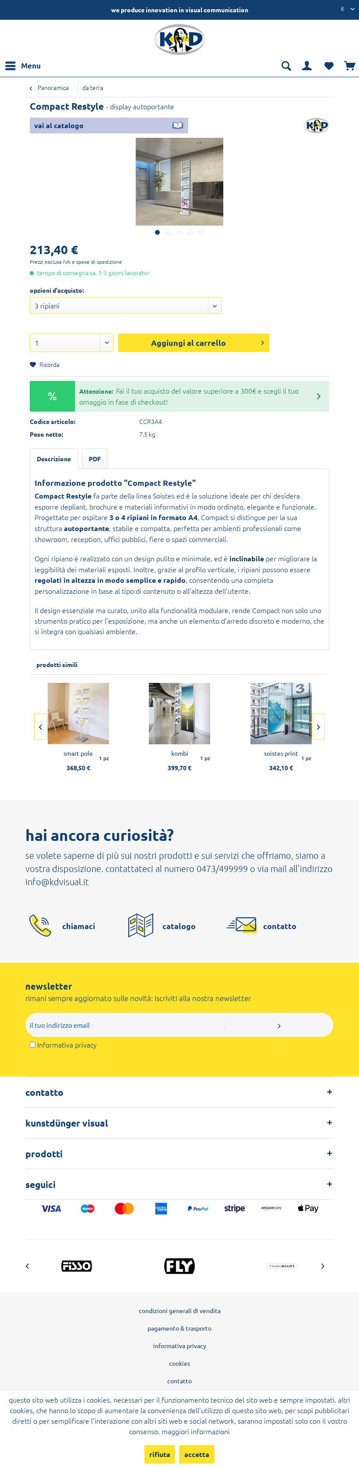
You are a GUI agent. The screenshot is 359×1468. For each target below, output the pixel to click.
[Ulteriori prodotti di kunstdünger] (316, 125)
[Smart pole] (78, 713)
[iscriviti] (279, 1025)
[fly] (179, 1266)
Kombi (179, 753)
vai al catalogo (59, 125)
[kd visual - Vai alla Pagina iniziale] (179, 39)
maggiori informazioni (196, 1431)
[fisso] (77, 1266)
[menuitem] (22, 66)
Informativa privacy (67, 1044)
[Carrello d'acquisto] (350, 66)
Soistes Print (281, 753)
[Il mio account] (307, 66)
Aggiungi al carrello (188, 342)
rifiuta (159, 1454)
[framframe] (282, 1266)
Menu (31, 65)
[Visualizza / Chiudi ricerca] (286, 66)
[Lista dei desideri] (329, 66)
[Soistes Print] (280, 713)
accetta (196, 1454)
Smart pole (78, 753)
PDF (95, 459)
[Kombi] (179, 713)
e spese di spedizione (97, 261)
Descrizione (54, 459)
